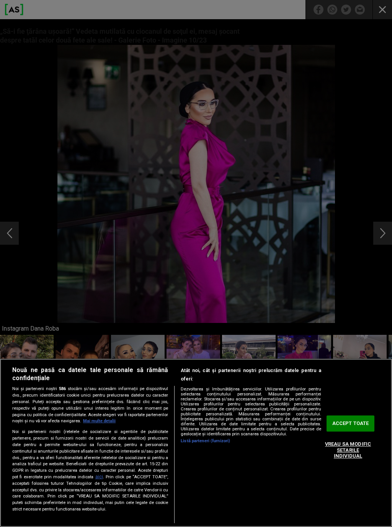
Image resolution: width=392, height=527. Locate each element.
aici (99, 476)
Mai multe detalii (99, 420)
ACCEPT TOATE (350, 424)
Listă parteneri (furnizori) (205, 440)
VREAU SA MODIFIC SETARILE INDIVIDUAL (348, 450)
